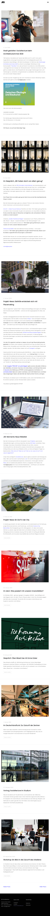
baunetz (7, 370)
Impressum (28, 903)
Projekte (32, 441)
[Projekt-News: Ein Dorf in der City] (25, 511)
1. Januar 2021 (7, 722)
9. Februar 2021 (7, 433)
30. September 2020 (9, 856)
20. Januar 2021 (7, 587)
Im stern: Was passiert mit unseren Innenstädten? (23, 591)
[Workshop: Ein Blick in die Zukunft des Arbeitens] (25, 850)
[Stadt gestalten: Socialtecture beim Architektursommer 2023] (25, 41)
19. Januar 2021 (7, 655)
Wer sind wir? (15, 451)
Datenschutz (28, 905)
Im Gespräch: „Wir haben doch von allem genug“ (23, 181)
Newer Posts (6, 886)
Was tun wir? (22, 451)
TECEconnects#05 (8, 228)
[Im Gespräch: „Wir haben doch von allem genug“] (25, 172)
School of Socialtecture (18, 905)
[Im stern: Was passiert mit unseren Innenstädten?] (25, 582)
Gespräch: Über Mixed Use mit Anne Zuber (20, 658)
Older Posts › (43, 886)
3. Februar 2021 (7, 516)
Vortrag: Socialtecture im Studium (17, 791)
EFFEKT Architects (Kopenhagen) (32, 332)
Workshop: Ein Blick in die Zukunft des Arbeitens (22, 860)
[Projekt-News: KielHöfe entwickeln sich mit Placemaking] (25, 292)
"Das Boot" (14, 66)
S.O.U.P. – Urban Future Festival (12, 209)
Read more (7, 538)
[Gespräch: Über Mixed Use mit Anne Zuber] (25, 649)
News (4, 462)
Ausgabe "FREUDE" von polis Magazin (17, 366)
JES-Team (33, 443)
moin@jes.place (7, 246)
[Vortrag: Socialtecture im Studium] (25, 781)
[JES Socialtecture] (3, 2)
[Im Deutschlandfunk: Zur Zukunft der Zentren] (25, 716)
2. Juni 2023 (6, 47)
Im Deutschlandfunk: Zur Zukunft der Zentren (21, 725)
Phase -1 (29, 318)
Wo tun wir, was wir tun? (33, 451)
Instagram (32, 348)
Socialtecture (19, 456)
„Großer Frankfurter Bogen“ (16, 218)
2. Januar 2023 (7, 298)
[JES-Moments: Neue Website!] (25, 428)
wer (26, 458)
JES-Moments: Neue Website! (15, 437)
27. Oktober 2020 (8, 787)
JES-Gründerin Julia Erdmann (25, 185)
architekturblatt (7, 372)
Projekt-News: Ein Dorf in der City (16, 520)
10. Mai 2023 (6, 178)
